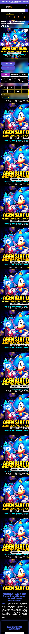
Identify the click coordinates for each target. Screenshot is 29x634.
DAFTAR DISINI (8, 63)
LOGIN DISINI (8, 68)
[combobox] (13, 10)
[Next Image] (26, 44)
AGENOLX (4, 603)
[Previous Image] (2, 44)
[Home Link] (9, 6)
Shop (2, 6)
